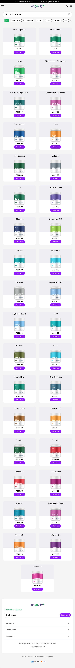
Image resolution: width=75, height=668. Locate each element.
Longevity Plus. (30, 656)
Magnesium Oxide (55, 503)
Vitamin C (19, 535)
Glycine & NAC (55, 282)
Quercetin (55, 251)
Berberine (19, 472)
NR (19, 187)
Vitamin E (37, 566)
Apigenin (19, 503)
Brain (48, 20)
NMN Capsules (19, 29)
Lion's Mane (19, 408)
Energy (57, 20)
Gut (66, 20)
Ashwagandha (56, 187)
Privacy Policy (49, 656)
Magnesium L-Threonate (55, 61)
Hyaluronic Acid (19, 314)
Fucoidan (56, 440)
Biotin (55, 345)
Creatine (19, 440)
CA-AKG (19, 282)
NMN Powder (56, 29)
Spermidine (19, 377)
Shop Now (19, 52)
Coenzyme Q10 (55, 219)
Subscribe (64, 615)
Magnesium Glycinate (55, 93)
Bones (40, 20)
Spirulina (19, 251)
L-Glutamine (55, 472)
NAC (56, 314)
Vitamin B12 (56, 535)
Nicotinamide (19, 156)
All (7, 20)
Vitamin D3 (55, 408)
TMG (56, 124)
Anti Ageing (16, 20)
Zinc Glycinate (56, 377)
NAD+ (19, 61)
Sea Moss (19, 345)
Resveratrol (19, 124)
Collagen (55, 156)
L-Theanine (19, 219)
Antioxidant (29, 20)
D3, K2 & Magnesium (19, 93)
